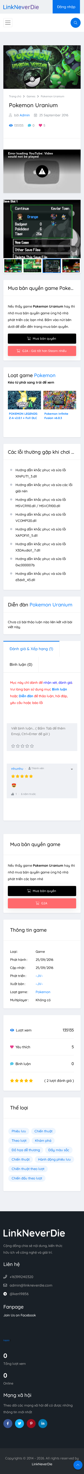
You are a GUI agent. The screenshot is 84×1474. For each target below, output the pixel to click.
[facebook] (7, 1423)
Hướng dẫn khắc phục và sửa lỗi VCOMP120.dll (40, 517)
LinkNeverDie (42, 1464)
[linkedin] (42, 1423)
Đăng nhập (66, 6)
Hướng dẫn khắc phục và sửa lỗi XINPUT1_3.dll (40, 473)
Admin (25, 115)
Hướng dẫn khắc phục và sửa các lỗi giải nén (43, 488)
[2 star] (18, 746)
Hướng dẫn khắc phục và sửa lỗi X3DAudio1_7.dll (40, 547)
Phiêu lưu (19, 1131)
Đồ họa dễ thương (26, 1150)
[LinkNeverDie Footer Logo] (34, 1233)
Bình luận (21, 664)
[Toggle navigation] (7, 22)
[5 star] (32, 746)
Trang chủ (15, 96)
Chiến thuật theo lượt (28, 1169)
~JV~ (39, 976)
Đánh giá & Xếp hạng (31, 648)
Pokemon (45, 375)
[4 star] (27, 746)
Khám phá (43, 1140)
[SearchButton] (76, 23)
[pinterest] (31, 1423)
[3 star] (22, 746)
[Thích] (12, 794)
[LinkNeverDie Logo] (21, 6)
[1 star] (13, 746)
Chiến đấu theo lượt (27, 1178)
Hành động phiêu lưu (54, 1159)
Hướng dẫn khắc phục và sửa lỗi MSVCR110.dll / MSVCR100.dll (40, 502)
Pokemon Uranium (52, 96)
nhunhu (17, 768)
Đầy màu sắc (58, 1150)
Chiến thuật (43, 1131)
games (31, 96)
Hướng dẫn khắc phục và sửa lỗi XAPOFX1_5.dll (40, 532)
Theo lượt (19, 1140)
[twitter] (19, 1423)
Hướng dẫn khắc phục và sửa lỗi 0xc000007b (40, 562)
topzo (6, 1340)
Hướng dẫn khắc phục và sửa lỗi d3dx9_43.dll (40, 576)
